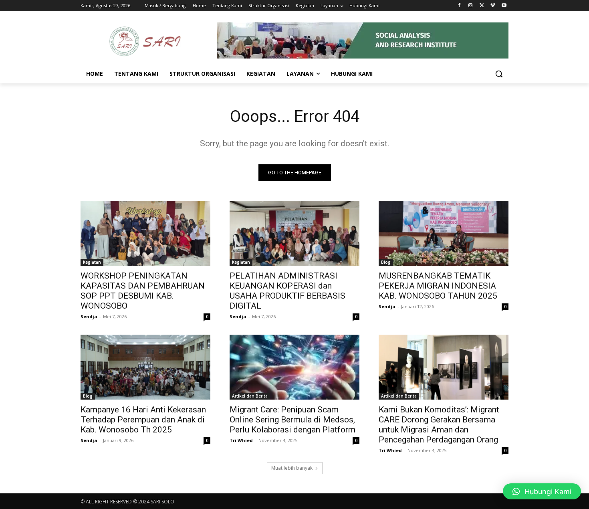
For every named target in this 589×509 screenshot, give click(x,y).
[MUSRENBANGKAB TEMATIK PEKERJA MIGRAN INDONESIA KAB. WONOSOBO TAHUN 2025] (443, 233)
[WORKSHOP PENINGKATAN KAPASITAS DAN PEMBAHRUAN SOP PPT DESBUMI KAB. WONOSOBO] (145, 233)
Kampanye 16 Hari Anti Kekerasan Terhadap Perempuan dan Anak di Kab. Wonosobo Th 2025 (143, 419)
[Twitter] (481, 5)
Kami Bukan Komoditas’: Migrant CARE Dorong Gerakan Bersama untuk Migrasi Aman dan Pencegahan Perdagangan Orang (439, 424)
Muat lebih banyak (292, 468)
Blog (386, 262)
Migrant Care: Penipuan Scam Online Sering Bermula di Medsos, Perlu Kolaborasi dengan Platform (292, 419)
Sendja (89, 316)
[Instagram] (470, 5)
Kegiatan (92, 262)
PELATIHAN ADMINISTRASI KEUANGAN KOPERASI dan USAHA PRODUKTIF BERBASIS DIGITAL (287, 291)
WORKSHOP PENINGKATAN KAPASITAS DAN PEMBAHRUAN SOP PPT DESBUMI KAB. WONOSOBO (143, 291)
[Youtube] (503, 5)
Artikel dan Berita (250, 396)
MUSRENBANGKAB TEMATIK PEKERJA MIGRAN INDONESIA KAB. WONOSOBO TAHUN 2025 (438, 286)
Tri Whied (241, 440)
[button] (498, 73)
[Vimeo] (492, 5)
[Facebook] (459, 5)
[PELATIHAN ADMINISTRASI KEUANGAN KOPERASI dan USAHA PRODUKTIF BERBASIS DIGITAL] (294, 233)
